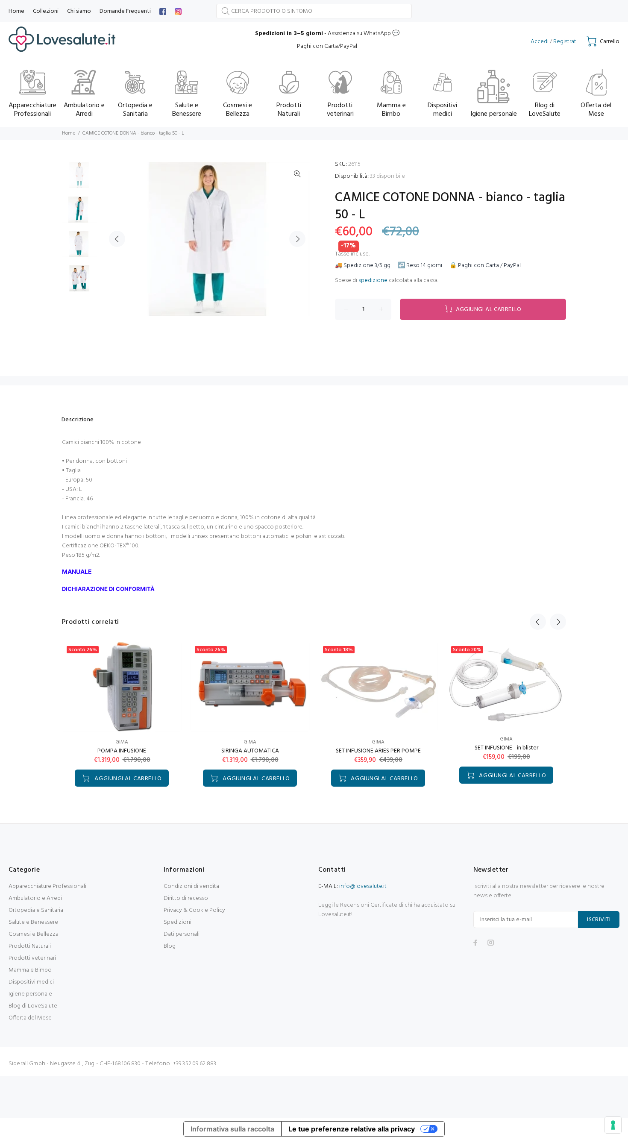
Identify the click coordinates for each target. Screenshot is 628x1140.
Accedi (540, 42)
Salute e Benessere (33, 922)
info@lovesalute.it (363, 886)
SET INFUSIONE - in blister (506, 748)
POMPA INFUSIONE (121, 751)
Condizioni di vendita (191, 886)
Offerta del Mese (30, 1018)
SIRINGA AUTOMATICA (250, 751)
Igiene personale (30, 994)
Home (68, 133)
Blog (170, 946)
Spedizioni (177, 922)
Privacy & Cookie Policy (194, 910)
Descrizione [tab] (78, 420)
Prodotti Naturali (30, 946)
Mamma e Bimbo (30, 970)
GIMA (121, 742)
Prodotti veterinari (32, 958)
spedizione (372, 280)
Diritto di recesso (186, 898)
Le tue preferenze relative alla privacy (351, 1129)
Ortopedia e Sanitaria (36, 910)
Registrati (565, 42)
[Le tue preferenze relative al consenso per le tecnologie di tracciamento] (613, 1125)
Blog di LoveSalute (33, 1006)
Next (297, 239)
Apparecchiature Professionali (47, 886)
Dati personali (182, 934)
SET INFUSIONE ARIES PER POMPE (378, 751)
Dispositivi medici (31, 982)
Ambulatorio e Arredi (35, 898)
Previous (117, 239)
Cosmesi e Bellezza (34, 934)
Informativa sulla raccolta (232, 1129)
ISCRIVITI (598, 920)
